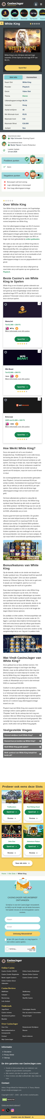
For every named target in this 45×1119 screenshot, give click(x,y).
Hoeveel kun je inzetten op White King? (19, 741)
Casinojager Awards (29, 1009)
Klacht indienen (27, 1036)
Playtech (6, 272)
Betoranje (9, 417)
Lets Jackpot (6, 1001)
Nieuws (24, 1030)
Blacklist (4, 1019)
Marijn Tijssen (15, 145)
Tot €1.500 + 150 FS (13, 325)
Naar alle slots (21, 863)
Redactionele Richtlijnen (30, 1027)
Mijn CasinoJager (7, 1039)
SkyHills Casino (27, 998)
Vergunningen (27, 1016)
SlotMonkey (26, 991)
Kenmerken (32, 77)
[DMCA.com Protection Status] (8, 1099)
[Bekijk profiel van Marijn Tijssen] (4, 143)
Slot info (13, 77)
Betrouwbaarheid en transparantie (8, 1031)
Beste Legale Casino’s (9, 977)
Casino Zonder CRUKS (9, 971)
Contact (4, 1036)
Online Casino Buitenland (30, 971)
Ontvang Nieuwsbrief (22, 934)
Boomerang (5, 998)
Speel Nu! (22, 68)
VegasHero (26, 995)
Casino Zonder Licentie (30, 977)
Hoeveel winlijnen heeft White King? (18, 735)
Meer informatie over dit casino (17, 331)
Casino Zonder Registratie (10, 974)
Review (10, 818)
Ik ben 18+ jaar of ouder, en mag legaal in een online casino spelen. (23, 940)
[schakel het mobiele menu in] (41, 4)
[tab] (22, 735)
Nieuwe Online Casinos (30, 974)
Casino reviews (7, 1012)
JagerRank (5, 1009)
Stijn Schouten (16, 138)
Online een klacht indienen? (11, 1105)
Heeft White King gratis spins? (16, 747)
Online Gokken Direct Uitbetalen (9, 982)
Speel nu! (10, 812)
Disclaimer (7, 1052)
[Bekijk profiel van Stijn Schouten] (4, 137)
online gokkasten (32, 239)
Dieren (25, 96)
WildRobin (5, 991)
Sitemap (7, 1058)
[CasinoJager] (15, 4)
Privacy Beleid (9, 1055)
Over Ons (5, 1027)
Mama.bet (9, 321)
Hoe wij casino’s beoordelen (31, 1012)
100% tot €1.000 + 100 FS (15, 420)
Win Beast (9, 369)
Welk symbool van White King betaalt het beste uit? (20, 754)
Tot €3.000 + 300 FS (13, 372)
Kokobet (4, 995)
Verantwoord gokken (8, 1016)
